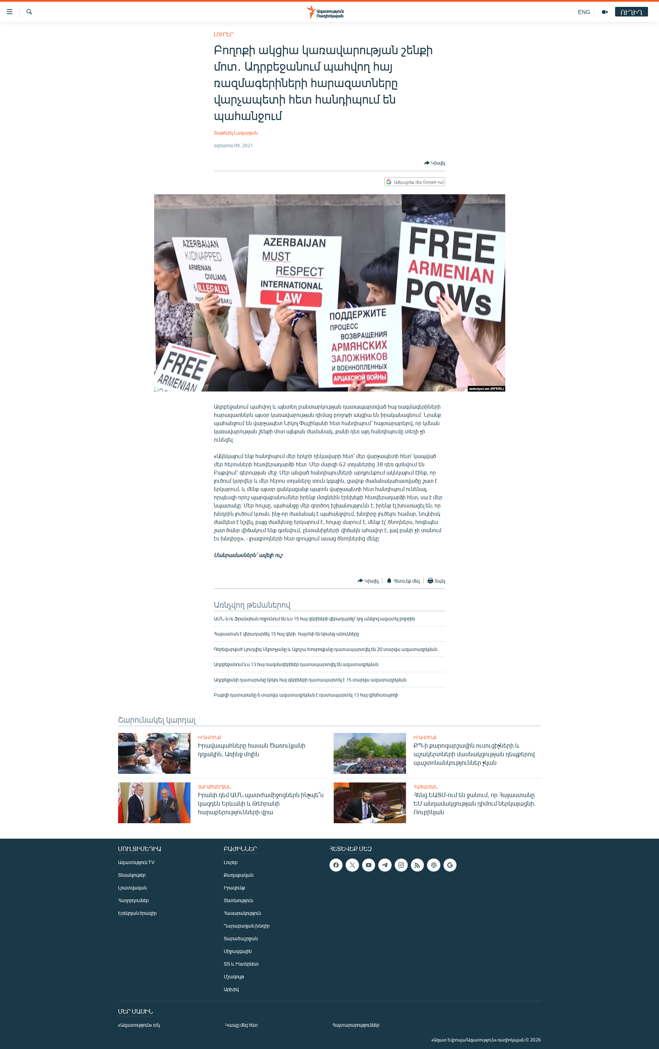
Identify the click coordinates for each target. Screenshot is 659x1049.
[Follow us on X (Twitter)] (352, 865)
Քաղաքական (238, 875)
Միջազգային (238, 951)
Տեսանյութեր (132, 875)
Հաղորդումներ (133, 900)
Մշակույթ (234, 976)
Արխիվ (231, 989)
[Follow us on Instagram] (401, 865)
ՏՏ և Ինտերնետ (241, 964)
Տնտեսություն (238, 900)
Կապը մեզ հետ (241, 1025)
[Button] (434, 163)
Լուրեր (223, 34)
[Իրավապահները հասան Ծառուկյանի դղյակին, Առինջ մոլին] (154, 753)
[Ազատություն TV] (604, 12)
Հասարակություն (242, 913)
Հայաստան (426, 787)
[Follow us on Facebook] (336, 865)
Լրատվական (132, 887)
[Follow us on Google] (449, 865)
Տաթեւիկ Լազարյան (235, 133)
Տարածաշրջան (214, 787)
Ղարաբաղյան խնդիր (246, 926)
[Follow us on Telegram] (384, 865)
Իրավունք (209, 737)
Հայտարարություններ (355, 1025)
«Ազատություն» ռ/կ (139, 1025)
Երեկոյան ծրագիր (137, 913)
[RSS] (417, 865)
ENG (584, 12)
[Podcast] (433, 865)
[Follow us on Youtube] (368, 865)
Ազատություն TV (136, 862)
